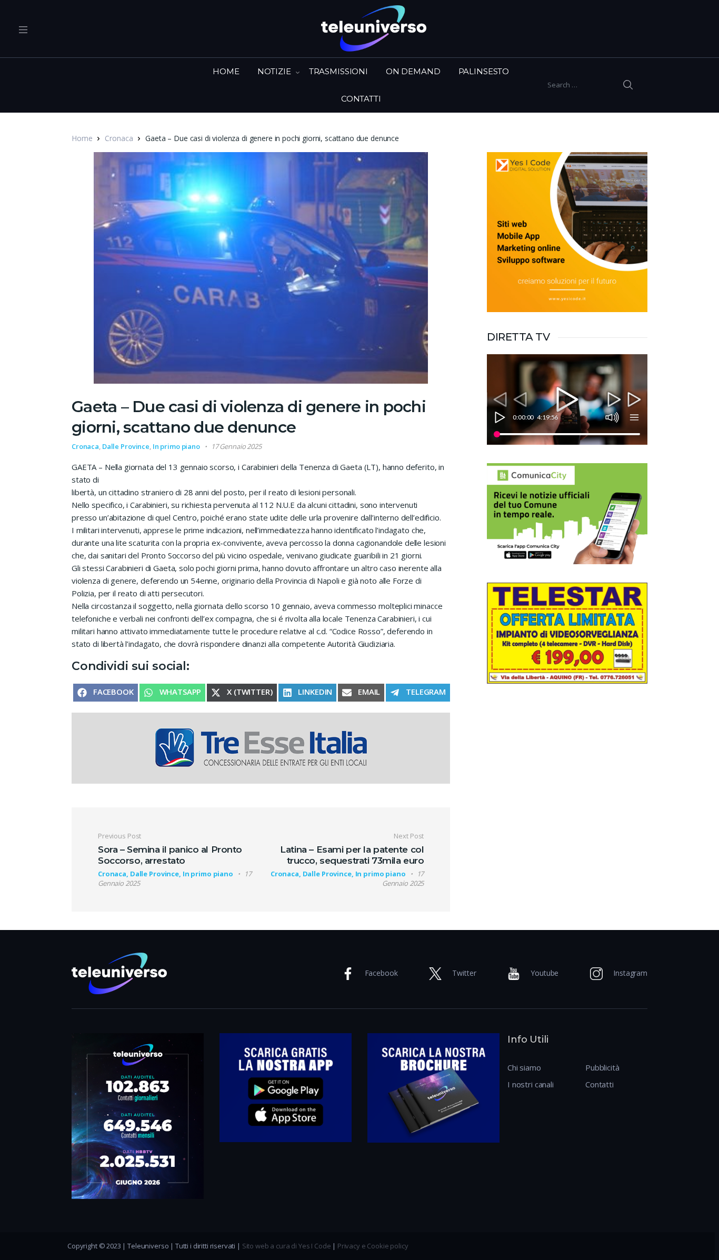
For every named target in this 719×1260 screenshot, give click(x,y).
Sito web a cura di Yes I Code (286, 1246)
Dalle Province (125, 446)
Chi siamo (524, 1067)
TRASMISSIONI (338, 71)
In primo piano (176, 446)
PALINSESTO (484, 71)
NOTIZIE (274, 71)
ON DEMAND (413, 71)
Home (82, 138)
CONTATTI (361, 99)
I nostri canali (530, 1084)
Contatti (599, 1084)
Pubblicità (602, 1067)
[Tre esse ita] (261, 747)
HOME (226, 71)
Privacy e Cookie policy (372, 1246)
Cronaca (119, 138)
